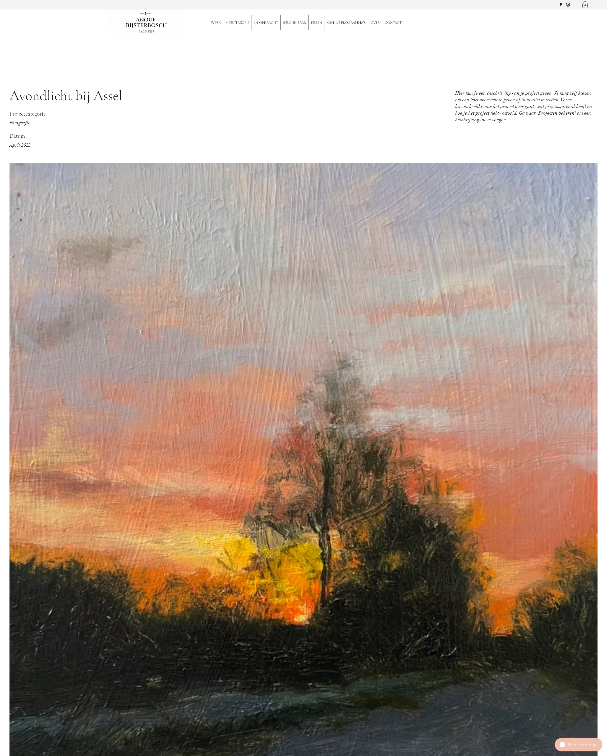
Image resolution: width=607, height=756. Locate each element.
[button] (585, 4)
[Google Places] (560, 4)
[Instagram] (568, 4)
